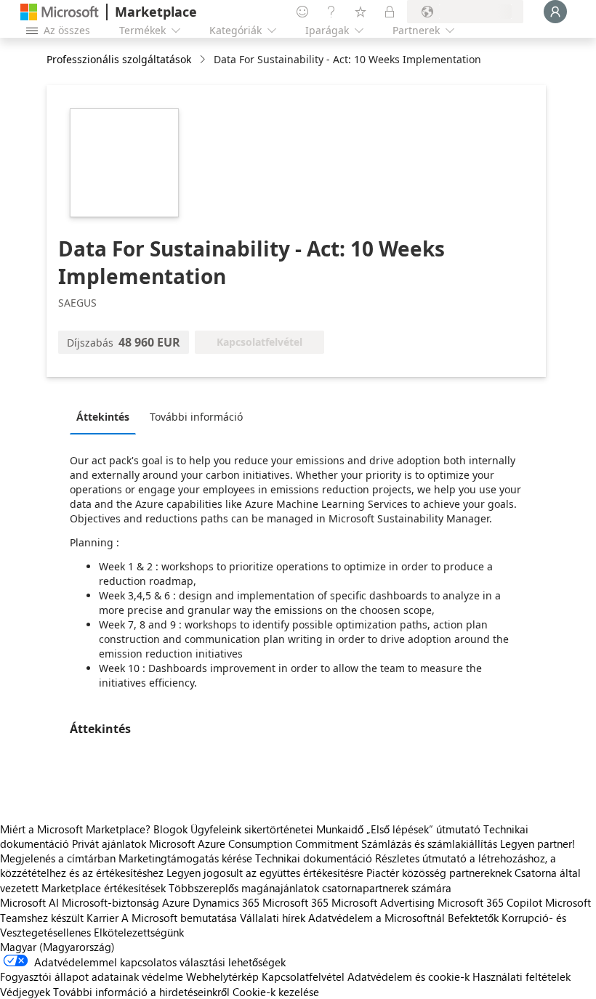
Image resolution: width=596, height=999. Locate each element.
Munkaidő (339, 829)
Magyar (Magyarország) (57, 946)
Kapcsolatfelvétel (303, 976)
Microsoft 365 (295, 902)
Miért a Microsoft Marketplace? (75, 829)
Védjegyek (25, 991)
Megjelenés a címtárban (58, 858)
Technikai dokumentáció (313, 858)
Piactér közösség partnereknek (439, 872)
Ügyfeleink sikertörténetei (251, 829)
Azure (176, 902)
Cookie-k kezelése (276, 991)
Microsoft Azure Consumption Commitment (255, 843)
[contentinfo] (203, 59)
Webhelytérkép (222, 976)
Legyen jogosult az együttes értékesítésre (264, 872)
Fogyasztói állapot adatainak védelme (91, 976)
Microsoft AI (29, 902)
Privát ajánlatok (109, 843)
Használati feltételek (521, 976)
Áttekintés (102, 417)
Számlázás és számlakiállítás (429, 843)
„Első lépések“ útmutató (423, 829)
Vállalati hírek (272, 917)
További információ (196, 417)
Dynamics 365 (226, 902)
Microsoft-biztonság (110, 902)
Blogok (170, 829)
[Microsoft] (59, 12)
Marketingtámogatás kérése (185, 858)
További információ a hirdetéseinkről (141, 991)
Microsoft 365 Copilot (490, 902)
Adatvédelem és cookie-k (408, 976)
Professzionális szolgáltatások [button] (119, 59)
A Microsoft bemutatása (179, 917)
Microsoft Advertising (383, 902)
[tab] (106, 416)
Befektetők (473, 917)
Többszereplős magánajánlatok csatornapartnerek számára (310, 888)
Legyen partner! (537, 843)
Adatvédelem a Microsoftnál (376, 917)
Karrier (102, 917)
